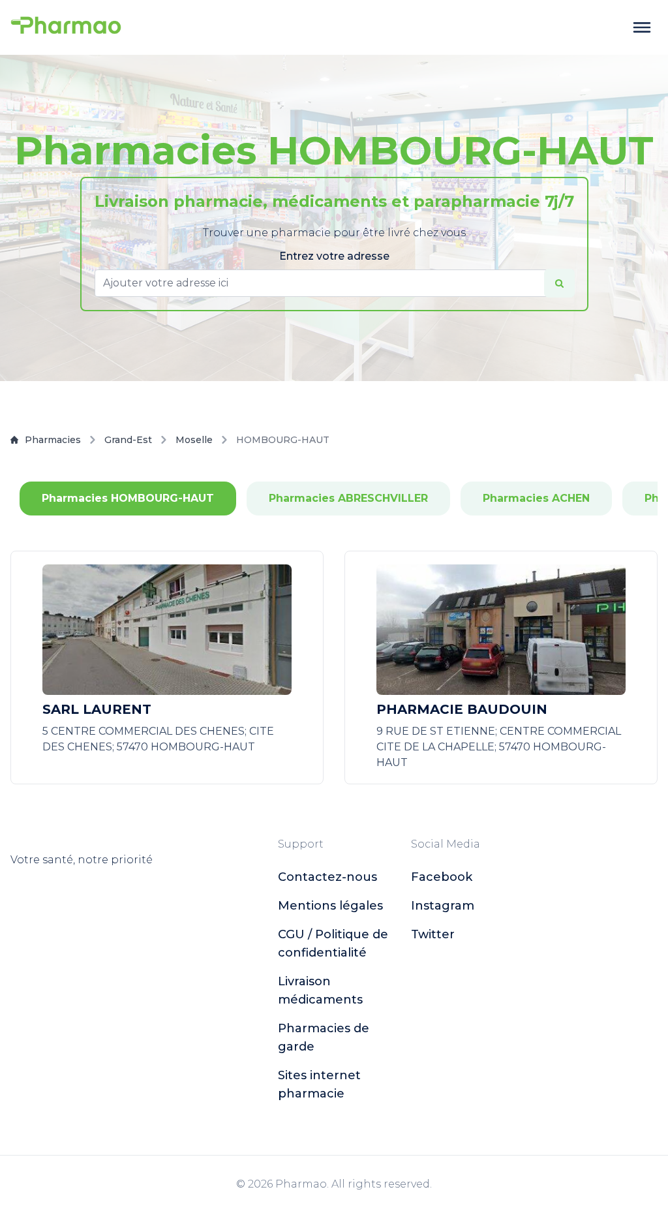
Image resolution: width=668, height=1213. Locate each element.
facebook (441, 877)
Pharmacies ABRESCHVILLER (348, 498)
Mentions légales (330, 905)
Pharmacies (53, 440)
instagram (442, 905)
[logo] (65, 27)
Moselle (194, 440)
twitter (433, 934)
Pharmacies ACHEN (536, 498)
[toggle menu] (642, 27)
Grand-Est (128, 440)
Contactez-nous (327, 877)
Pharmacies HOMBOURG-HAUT (128, 498)
